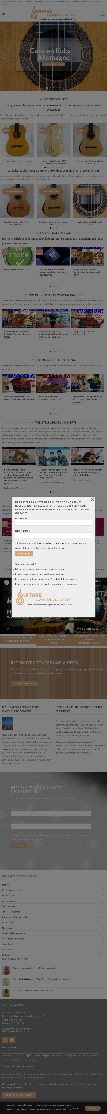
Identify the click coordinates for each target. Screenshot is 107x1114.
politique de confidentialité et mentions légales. (43, 548)
